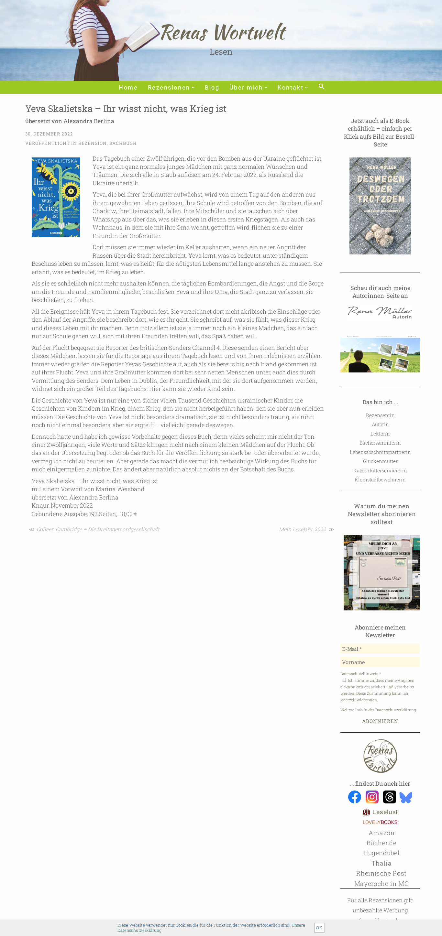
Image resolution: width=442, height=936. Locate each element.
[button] (321, 87)
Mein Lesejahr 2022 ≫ (306, 529)
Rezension (92, 143)
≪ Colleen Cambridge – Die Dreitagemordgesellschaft (94, 529)
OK (319, 927)
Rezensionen (169, 87)
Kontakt (291, 87)
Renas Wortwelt (221, 31)
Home (128, 87)
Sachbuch (123, 143)
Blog (212, 87)
